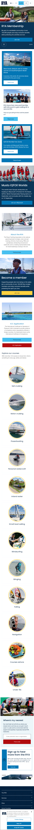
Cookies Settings (19, 819)
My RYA (21, 3)
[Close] (31, 811)
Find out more (17, 252)
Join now (17, 40)
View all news (17, 160)
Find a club (17, 742)
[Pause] (4, 44)
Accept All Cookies (19, 827)
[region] (17, 819)
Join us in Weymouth (17, 203)
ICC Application (17, 345)
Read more (11, 82)
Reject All (19, 823)
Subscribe (13, 767)
